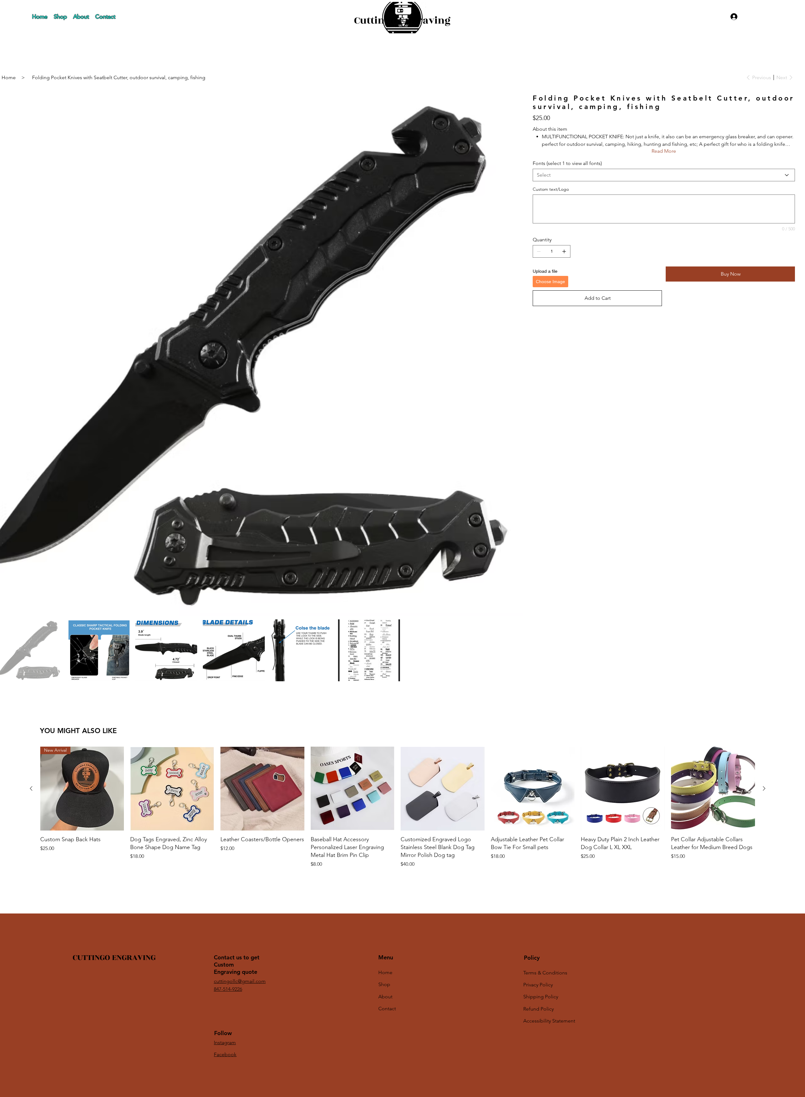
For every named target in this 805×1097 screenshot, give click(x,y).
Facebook (225, 1054)
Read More (664, 151)
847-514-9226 (228, 989)
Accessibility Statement (549, 1021)
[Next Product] (764, 788)
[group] (397, 807)
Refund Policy (538, 1009)
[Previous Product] (31, 788)
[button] (773, 14)
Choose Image (550, 281)
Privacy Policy (538, 985)
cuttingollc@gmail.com (240, 981)
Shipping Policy (540, 997)
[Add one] (564, 251)
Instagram (225, 1042)
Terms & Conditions (545, 973)
